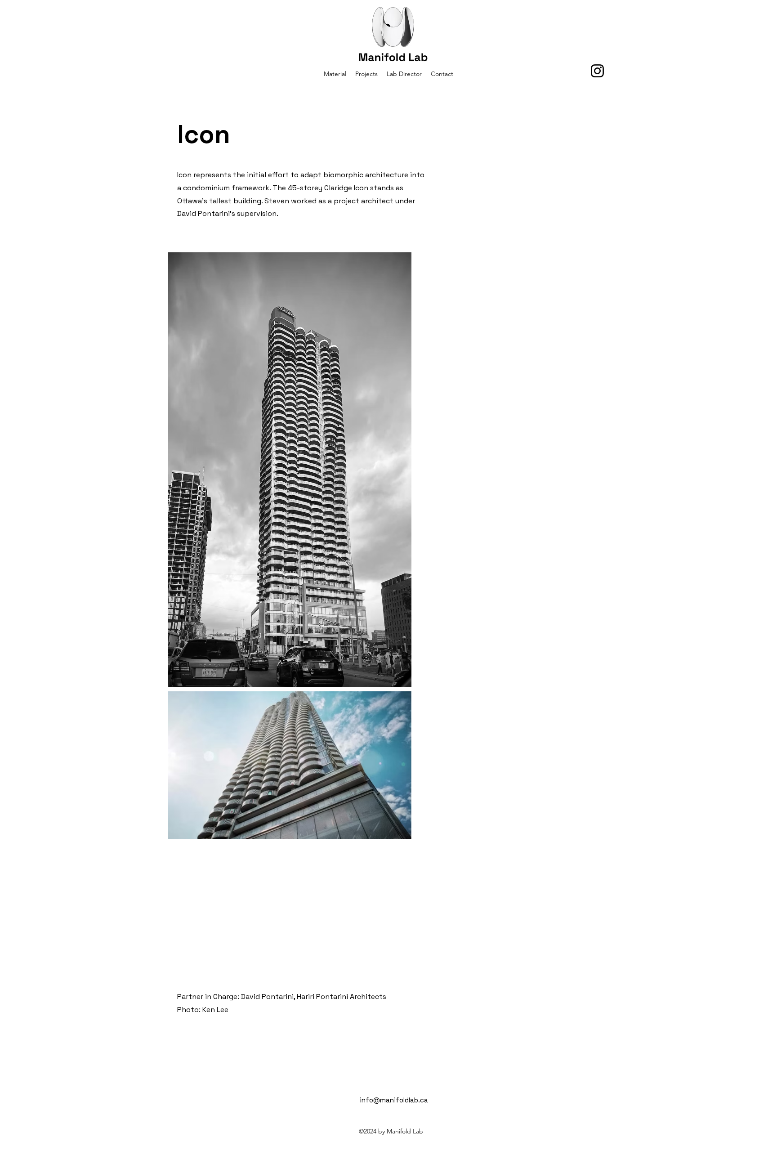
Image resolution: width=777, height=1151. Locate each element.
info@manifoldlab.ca (394, 1100)
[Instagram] (597, 71)
